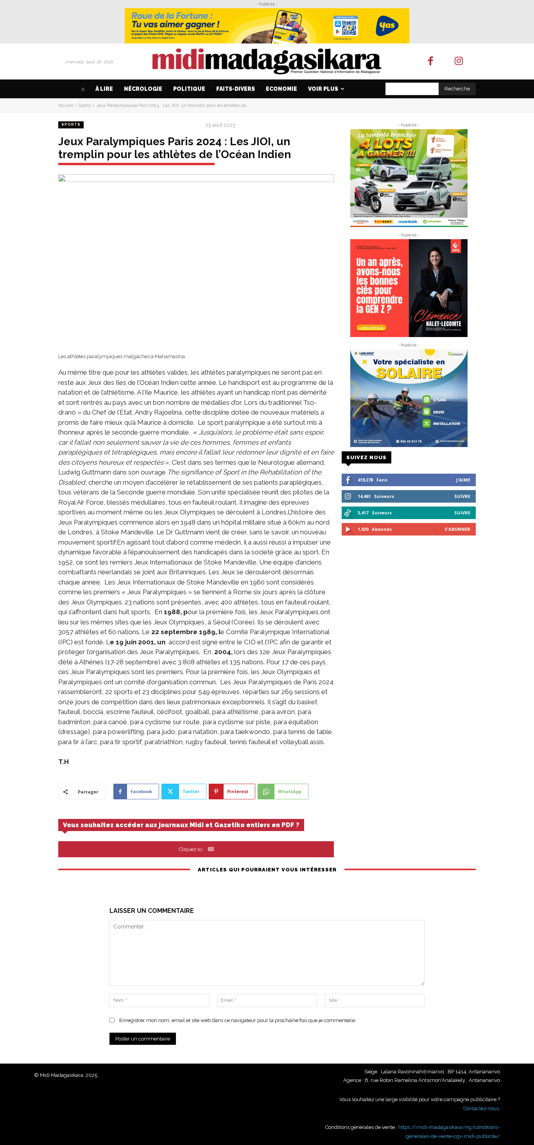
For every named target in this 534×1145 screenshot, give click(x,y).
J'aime (463, 480)
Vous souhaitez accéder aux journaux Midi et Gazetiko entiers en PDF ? (181, 825)
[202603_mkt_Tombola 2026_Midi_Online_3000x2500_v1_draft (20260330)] (409, 178)
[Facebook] (430, 61)
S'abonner (457, 529)
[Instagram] (459, 61)
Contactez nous (481, 1108)
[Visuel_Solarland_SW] (409, 398)
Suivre (462, 496)
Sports (84, 105)
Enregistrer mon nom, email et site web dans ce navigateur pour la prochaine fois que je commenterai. (238, 1020)
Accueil (65, 105)
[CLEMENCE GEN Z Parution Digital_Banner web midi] (409, 288)
